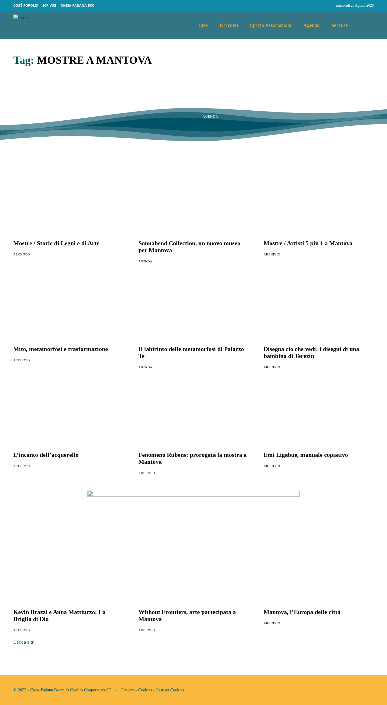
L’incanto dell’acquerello (46, 454)
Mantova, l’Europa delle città (302, 612)
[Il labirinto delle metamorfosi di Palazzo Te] (193, 309)
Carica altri (23, 642)
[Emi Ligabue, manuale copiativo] (319, 415)
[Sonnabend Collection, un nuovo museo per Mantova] (193, 203)
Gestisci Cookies (170, 690)
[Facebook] (317, 6)
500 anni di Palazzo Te (62, 90)
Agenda (21, 104)
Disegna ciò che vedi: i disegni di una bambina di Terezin (311, 352)
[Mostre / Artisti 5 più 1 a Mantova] (319, 203)
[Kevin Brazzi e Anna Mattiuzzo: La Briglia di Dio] (68, 572)
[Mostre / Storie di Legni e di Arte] (68, 203)
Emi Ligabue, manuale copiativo (306, 454)
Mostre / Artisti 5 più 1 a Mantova (308, 243)
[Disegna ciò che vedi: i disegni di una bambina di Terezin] (319, 309)
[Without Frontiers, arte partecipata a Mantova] (193, 572)
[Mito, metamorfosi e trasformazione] (68, 309)
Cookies (145, 690)
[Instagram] (328, 6)
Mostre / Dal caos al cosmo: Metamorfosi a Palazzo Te (262, 96)
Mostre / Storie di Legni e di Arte (56, 243)
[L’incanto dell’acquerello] (68, 415)
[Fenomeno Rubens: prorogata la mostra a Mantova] (193, 415)
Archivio (21, 254)
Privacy (127, 690)
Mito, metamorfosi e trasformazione (60, 349)
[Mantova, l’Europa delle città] (319, 572)
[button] (367, 25)
